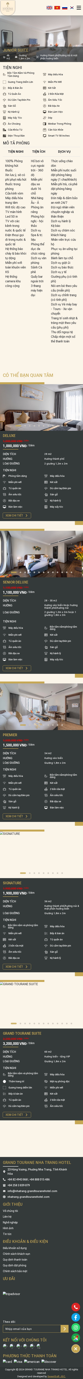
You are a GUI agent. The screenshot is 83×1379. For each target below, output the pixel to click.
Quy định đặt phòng (14, 1265)
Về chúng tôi (10, 1210)
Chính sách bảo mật (15, 1271)
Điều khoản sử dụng (15, 1248)
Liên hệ (7, 1216)
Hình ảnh (8, 1228)
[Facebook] (4, 1171)
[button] (18, 426)
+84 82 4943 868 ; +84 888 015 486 (29, 1179)
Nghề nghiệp (10, 1222)
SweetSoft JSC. (56, 1376)
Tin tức (7, 1234)
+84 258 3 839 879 (19, 1185)
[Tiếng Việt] (57, 7)
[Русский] (64, 7)
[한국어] (72, 7)
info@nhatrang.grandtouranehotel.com (32, 1191)
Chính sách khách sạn (16, 1253)
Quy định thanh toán (15, 1259)
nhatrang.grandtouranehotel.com (28, 1196)
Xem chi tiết (14, 515)
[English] (49, 7)
